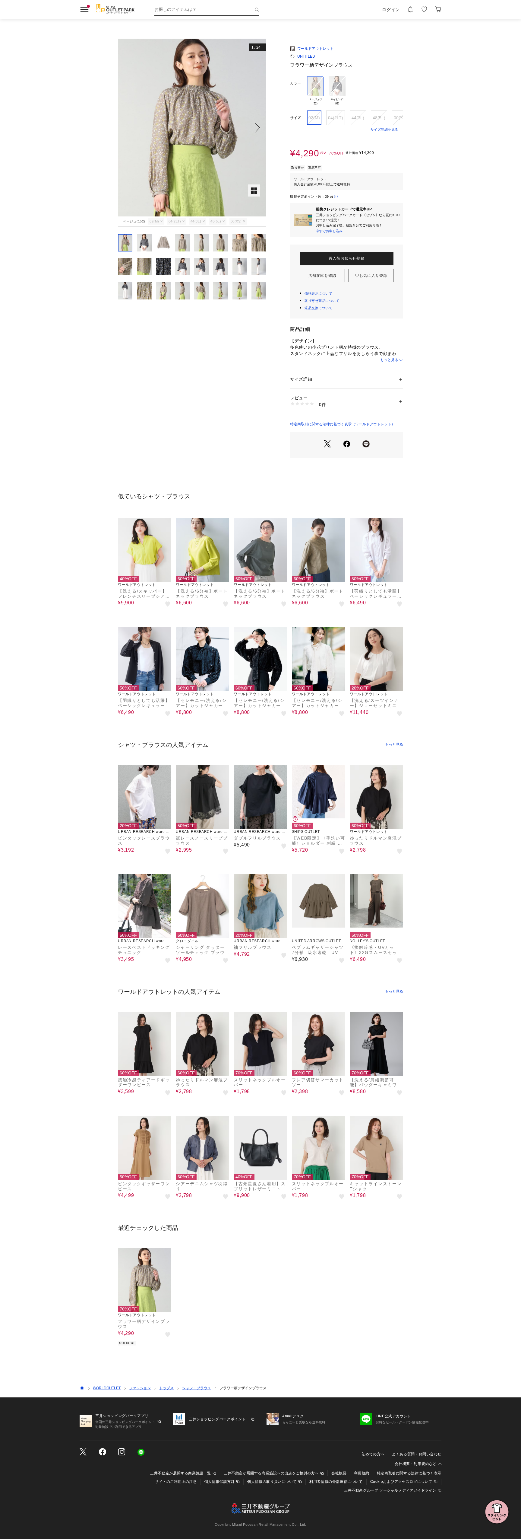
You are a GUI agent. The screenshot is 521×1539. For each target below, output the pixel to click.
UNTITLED (306, 56)
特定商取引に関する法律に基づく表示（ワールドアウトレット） (342, 424)
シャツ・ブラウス (196, 1388)
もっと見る (389, 360)
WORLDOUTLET (107, 1388)
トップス (166, 1388)
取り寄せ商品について (322, 300)
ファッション (140, 1388)
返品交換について (318, 308)
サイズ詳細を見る (384, 129)
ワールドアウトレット (315, 48)
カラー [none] (295, 83)
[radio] (315, 91)
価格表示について (318, 293)
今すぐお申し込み (329, 231)
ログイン (391, 10)
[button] (192, 127)
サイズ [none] (295, 118)
